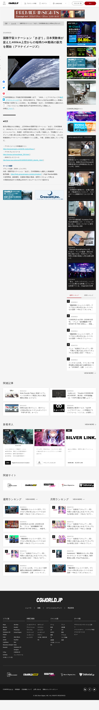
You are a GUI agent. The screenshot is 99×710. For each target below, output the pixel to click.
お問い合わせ (37, 689)
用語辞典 (71, 608)
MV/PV (52, 632)
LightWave (6, 642)
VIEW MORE (88, 137)
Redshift (5, 647)
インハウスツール (18, 654)
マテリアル (29, 629)
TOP (6, 23)
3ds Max (16, 624)
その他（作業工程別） (42, 638)
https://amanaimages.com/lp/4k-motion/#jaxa (18, 149)
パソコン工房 (88, 624)
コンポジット (30, 635)
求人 (90, 3)
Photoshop (17, 629)
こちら (10, 108)
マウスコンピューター (79, 626)
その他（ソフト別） (8, 657)
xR (51, 629)
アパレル (63, 635)
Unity (4, 637)
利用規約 (17, 689)
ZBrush (5, 629)
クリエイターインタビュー (79, 633)
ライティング (30, 632)
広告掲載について (27, 689)
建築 (51, 635)
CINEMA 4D (17, 652)
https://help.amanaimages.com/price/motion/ (26, 174)
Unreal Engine (17, 632)
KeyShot (16, 639)
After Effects (17, 637)
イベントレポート (79, 629)
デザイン (40, 635)
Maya (4, 624)
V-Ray (4, 652)
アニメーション (31, 627)
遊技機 (63, 627)
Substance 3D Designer (17, 648)
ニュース (13, 23)
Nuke (15, 645)
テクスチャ (40, 627)
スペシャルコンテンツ (54, 608)
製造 (62, 632)
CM (62, 629)
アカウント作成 (31, 3)
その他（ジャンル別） (55, 644)
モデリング (40, 624)
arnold (4, 639)
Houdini (16, 627)
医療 (62, 640)
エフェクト (40, 629)
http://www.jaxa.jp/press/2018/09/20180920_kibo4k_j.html (23, 160)
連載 (38, 608)
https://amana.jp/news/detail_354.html (16, 154)
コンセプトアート (31, 624)
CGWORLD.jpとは (8, 689)
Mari (15, 642)
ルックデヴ (29, 637)
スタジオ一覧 (78, 3)
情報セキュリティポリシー (50, 689)
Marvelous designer (8, 645)
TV (51, 637)
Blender (5, 627)
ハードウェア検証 (89, 629)
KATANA (5, 654)
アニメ (63, 624)
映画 (51, 627)
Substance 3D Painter (6, 633)
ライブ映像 (64, 637)
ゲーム (52, 624)
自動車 (52, 640)
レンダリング (41, 632)
